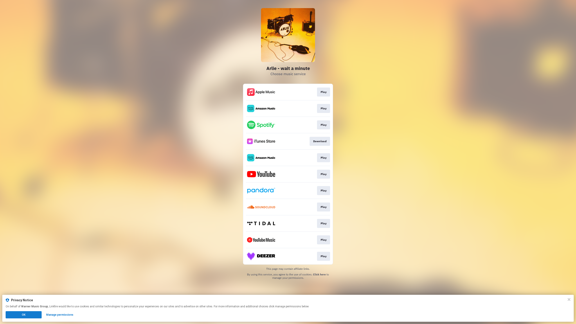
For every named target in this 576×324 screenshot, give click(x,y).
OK (23, 314)
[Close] (569, 299)
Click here (319, 274)
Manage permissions (59, 314)
